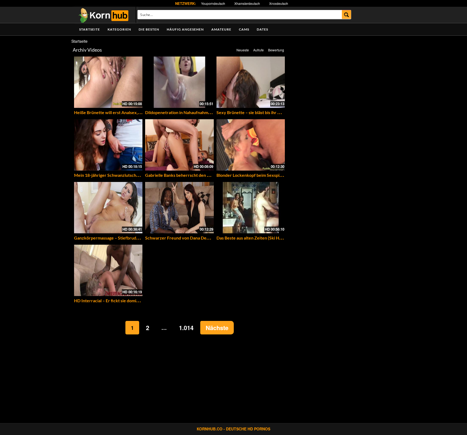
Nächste (217, 327)
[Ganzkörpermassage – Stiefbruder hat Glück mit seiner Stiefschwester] (108, 207)
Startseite (89, 29)
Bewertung (276, 50)
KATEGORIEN (119, 29)
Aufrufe (258, 50)
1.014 (186, 327)
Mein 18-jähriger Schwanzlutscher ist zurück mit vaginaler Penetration (142, 175)
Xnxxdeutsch (278, 3)
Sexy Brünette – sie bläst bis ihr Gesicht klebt (259, 112)
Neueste (242, 50)
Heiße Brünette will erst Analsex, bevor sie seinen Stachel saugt (135, 112)
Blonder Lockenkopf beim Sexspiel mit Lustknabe (263, 175)
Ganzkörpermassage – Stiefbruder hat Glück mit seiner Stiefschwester (142, 237)
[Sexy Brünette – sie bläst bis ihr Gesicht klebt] (250, 82)
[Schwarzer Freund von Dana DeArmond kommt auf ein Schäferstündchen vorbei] (179, 207)
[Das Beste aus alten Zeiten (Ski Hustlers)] (250, 207)
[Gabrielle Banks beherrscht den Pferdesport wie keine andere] (179, 145)
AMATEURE (221, 29)
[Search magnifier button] (346, 14)
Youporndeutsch (213, 3)
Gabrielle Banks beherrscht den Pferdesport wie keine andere (205, 175)
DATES (262, 29)
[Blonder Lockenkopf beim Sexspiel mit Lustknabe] (250, 145)
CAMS (244, 29)
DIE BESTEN (149, 29)
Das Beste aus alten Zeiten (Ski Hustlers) (255, 237)
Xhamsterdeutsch (247, 3)
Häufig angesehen (185, 29)
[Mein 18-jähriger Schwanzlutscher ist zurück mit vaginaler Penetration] (108, 145)
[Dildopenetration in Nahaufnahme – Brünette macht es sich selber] (179, 82)
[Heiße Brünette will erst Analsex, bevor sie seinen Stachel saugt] (108, 82)
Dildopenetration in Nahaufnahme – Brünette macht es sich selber (208, 112)
